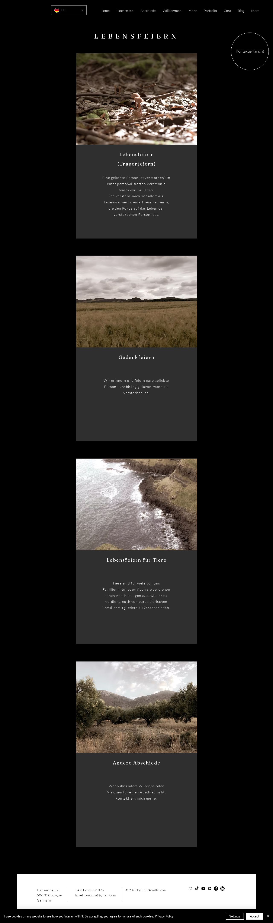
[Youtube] (203, 888)
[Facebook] (216, 888)
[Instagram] (190, 888)
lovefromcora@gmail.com (95, 895)
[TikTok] (197, 888)
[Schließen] (267, 916)
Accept (254, 916)
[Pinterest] (210, 888)
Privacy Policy (164, 916)
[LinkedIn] (222, 888)
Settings (234, 916)
